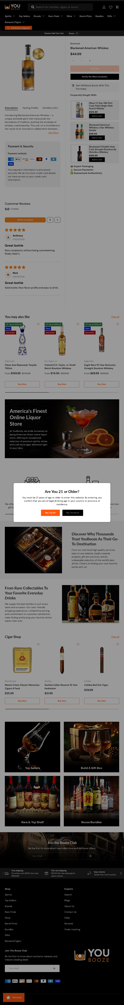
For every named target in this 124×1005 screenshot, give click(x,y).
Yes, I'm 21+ (50, 512)
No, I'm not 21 (72, 512)
